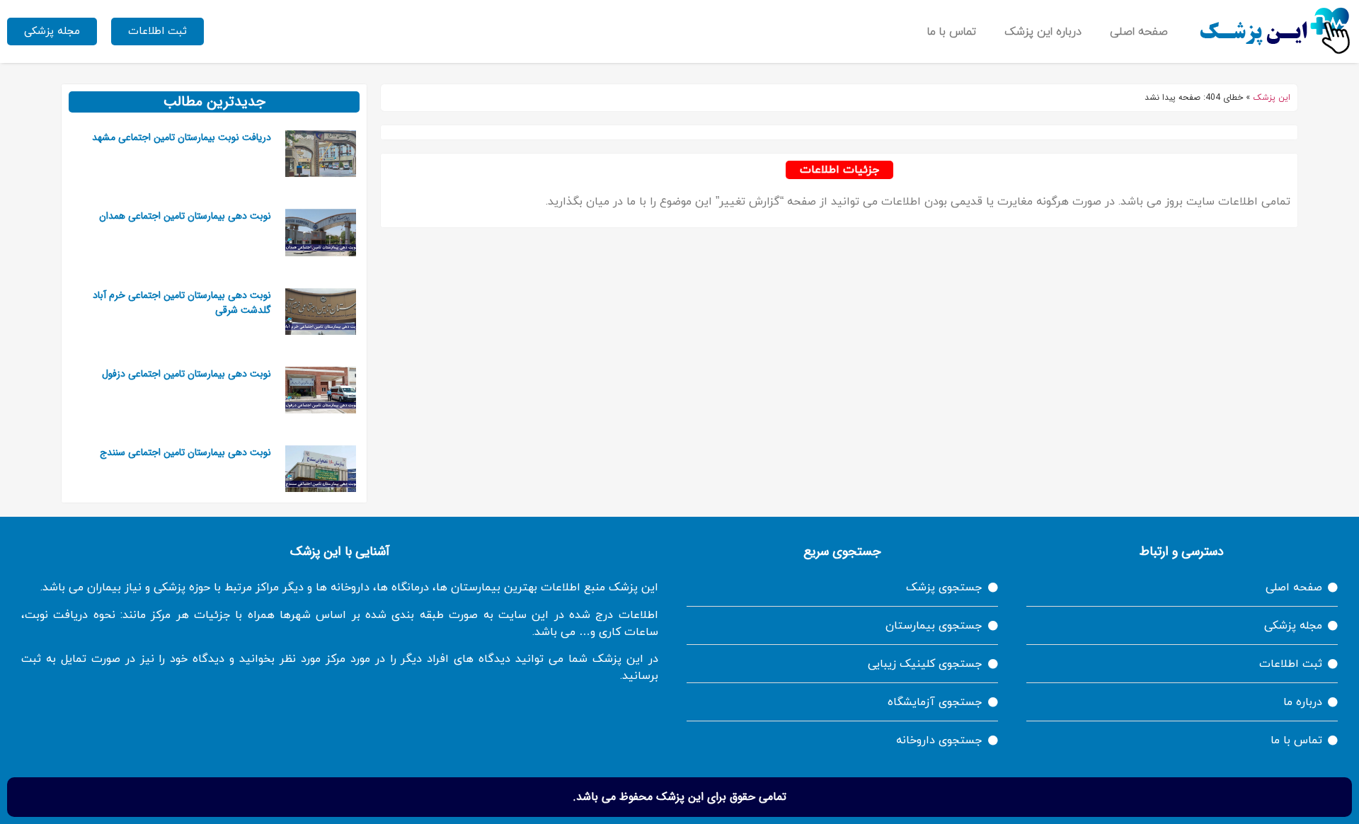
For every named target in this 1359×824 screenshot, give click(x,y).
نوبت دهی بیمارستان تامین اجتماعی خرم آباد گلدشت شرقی (182, 302)
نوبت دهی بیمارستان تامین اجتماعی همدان (185, 216)
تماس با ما (951, 32)
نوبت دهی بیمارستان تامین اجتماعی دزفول (186, 374)
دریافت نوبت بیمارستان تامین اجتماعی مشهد (181, 137)
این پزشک (1271, 97)
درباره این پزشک (1043, 32)
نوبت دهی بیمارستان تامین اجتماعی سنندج (185, 452)
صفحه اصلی (1139, 32)
